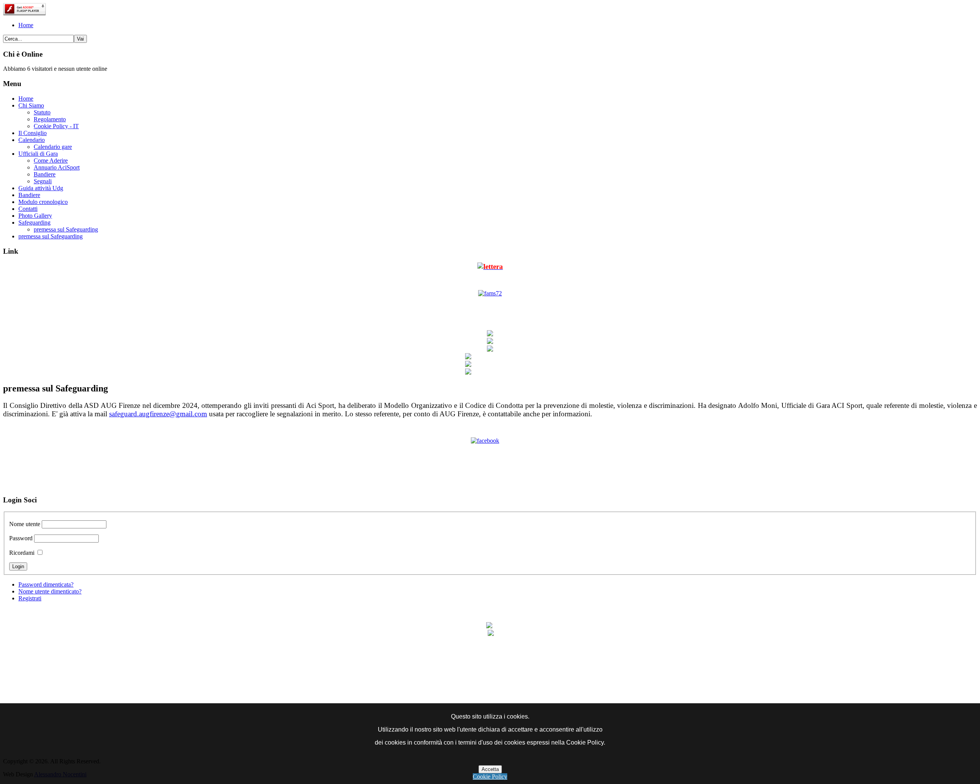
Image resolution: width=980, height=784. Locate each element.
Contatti (28, 208)
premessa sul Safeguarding (66, 229)
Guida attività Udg (40, 188)
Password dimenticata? (46, 584)
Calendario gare (53, 146)
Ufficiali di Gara (38, 153)
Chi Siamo (31, 105)
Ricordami (21, 552)
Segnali (43, 181)
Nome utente (24, 524)
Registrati (29, 598)
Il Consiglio (32, 133)
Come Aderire (51, 160)
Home (25, 25)
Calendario (31, 140)
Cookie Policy (490, 776)
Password (21, 538)
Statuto (42, 112)
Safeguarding (34, 222)
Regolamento (50, 119)
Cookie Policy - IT (56, 126)
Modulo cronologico (43, 202)
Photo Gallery (35, 215)
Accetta (490, 769)
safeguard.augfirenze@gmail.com (158, 414)
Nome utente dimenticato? (50, 591)
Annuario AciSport (57, 167)
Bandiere (45, 174)
